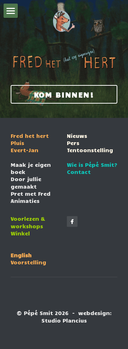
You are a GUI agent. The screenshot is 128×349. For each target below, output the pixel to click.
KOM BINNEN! (64, 94)
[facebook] (72, 221)
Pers (73, 143)
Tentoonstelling (90, 150)
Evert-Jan (24, 150)
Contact (79, 172)
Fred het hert (30, 136)
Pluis (17, 143)
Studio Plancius (64, 320)
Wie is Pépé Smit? (92, 164)
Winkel (20, 233)
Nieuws (77, 136)
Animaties (25, 201)
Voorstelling (28, 262)
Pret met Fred (30, 193)
